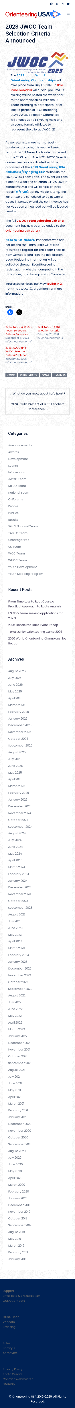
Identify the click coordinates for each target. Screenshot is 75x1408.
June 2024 (15, 847)
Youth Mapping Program (25, 574)
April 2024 (15, 860)
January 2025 (17, 799)
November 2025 (19, 732)
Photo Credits (12, 1374)
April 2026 (15, 698)
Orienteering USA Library (23, 230)
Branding (9, 1327)
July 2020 (14, 1157)
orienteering (28, 374)
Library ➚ (9, 1348)
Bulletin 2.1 (55, 284)
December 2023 (19, 887)
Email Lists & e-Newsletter (21, 1296)
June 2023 (15, 928)
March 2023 (16, 948)
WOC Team (16, 553)
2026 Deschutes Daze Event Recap (33, 625)
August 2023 (16, 914)
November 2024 (19, 813)
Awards (13, 452)
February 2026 (18, 712)
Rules (6, 1343)
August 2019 (16, 1232)
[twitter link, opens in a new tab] (56, 4)
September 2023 (20, 908)
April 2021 (14, 1097)
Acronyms (10, 1353)
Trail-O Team (17, 533)
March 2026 (16, 705)
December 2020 (19, 1124)
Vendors (9, 1322)
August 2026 (17, 671)
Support (8, 1291)
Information (16, 472)
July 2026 (14, 678)
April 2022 (15, 1022)
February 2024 (18, 874)
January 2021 (17, 1117)
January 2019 (17, 1259)
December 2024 (20, 806)
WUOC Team (17, 560)
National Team (18, 493)
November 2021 (19, 1049)
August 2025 (17, 752)
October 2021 (17, 1056)
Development (18, 459)
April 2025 (15, 779)
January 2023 (17, 962)
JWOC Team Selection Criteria (40, 221)
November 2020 (19, 1131)
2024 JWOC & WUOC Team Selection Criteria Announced (18, 330)
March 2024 (16, 867)
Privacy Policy (12, 1369)
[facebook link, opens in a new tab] (51, 4)
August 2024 (17, 833)
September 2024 (20, 827)
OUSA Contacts (14, 1301)
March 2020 (16, 1185)
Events (13, 466)
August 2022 (16, 995)
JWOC (11, 374)
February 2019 (18, 1252)
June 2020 (15, 1164)
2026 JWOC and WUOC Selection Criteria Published (16, 351)
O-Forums (15, 499)
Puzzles (13, 513)
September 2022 (20, 989)
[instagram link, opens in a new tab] (62, 4)
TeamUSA (60, 374)
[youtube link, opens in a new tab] (68, 4)
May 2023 (15, 935)
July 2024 (15, 840)
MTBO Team (17, 486)
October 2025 (18, 739)
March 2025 (16, 786)
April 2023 (15, 941)
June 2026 (15, 685)
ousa (45, 374)
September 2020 (20, 1144)
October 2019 (17, 1218)
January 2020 (17, 1198)
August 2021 (16, 1070)
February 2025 (18, 793)
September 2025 (20, 745)
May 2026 (15, 691)
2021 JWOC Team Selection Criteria (49, 328)
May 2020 (15, 1171)
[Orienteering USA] (33, 14)
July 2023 (14, 921)
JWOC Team (17, 479)
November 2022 (19, 975)
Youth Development (22, 567)
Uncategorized (18, 540)
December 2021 (19, 1043)
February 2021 (18, 1110)
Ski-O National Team (23, 526)
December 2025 (19, 725)
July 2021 (14, 1077)
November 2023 (19, 894)
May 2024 (15, 854)
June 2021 (15, 1083)
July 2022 (14, 1002)
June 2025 (15, 766)
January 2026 (17, 718)
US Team (14, 547)
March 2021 (16, 1103)
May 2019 (14, 1239)
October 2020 (18, 1137)
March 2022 (16, 1029)
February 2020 (18, 1191)
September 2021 (19, 1063)
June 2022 (15, 1009)
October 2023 (18, 901)
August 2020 (17, 1151)
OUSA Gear (11, 1317)
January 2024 (18, 881)
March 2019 (16, 1245)
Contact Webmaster (18, 1379)
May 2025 (15, 773)
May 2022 (15, 1016)
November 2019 (19, 1212)
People (13, 506)
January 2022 (17, 1036)
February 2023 (18, 955)
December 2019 (19, 1205)
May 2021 (14, 1090)
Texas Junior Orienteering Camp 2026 (35, 632)
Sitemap (9, 1384)
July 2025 (14, 759)
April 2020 (15, 1178)
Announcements (20, 445)
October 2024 (18, 820)
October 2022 (18, 982)
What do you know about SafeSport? (39, 393)
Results (13, 520)
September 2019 (19, 1225)
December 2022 (19, 968)
